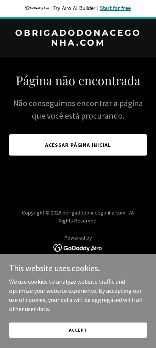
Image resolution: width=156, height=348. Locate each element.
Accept (78, 330)
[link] (78, 43)
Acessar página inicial (78, 144)
